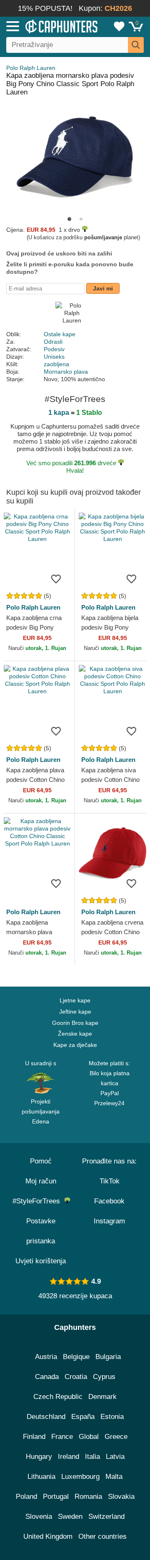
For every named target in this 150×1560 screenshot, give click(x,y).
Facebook (109, 1201)
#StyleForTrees (38, 1201)
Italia (92, 1457)
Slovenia (38, 1516)
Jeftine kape (75, 1011)
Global (89, 1437)
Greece (116, 1437)
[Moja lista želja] (119, 26)
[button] (69, 219)
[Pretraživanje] (136, 45)
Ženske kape (75, 1033)
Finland (34, 1437)
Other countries (102, 1536)
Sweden (70, 1516)
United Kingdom (47, 1536)
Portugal (56, 1496)
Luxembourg (80, 1477)
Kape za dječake (75, 1045)
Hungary (39, 1457)
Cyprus (104, 1377)
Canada (47, 1377)
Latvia (115, 1457)
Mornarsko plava (66, 371)
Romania (88, 1496)
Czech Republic (57, 1397)
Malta (113, 1477)
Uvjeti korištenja (40, 1261)
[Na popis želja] (55, 578)
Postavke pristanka (40, 1231)
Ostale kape (59, 334)
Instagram (109, 1221)
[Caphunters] (43, 26)
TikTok (110, 1181)
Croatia (76, 1377)
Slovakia (121, 1496)
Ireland (68, 1457)
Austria (46, 1357)
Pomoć (41, 1161)
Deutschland (46, 1417)
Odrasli (53, 341)
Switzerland (106, 1516)
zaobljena (56, 364)
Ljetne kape (75, 1000)
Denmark (102, 1397)
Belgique (76, 1357)
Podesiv (54, 349)
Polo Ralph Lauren (30, 67)
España (83, 1417)
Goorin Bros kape (75, 1022)
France (62, 1437)
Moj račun (40, 1181)
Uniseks (54, 356)
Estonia (112, 1417)
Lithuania (41, 1477)
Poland (26, 1496)
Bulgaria (108, 1357)
